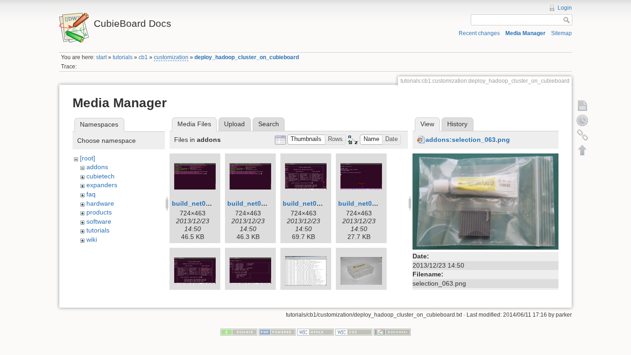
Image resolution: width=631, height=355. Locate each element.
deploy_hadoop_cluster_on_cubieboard (246, 57)
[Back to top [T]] (582, 149)
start (101, 57)
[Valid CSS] (353, 331)
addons (97, 167)
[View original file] (485, 200)
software (98, 221)
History (457, 124)
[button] (306, 140)
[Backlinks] (582, 135)
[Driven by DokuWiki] (392, 331)
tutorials (123, 57)
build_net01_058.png (371, 203)
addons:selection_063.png (467, 139)
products (99, 212)
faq (91, 194)
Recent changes (479, 33)
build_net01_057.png (316, 203)
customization (171, 57)
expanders (101, 185)
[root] (87, 158)
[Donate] (238, 331)
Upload (234, 124)
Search (268, 124)
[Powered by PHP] (277, 331)
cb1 (143, 57)
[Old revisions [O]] (582, 120)
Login (565, 8)
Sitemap (561, 33)
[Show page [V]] (582, 105)
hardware (100, 203)
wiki (91, 239)
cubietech (100, 176)
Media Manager (525, 33)
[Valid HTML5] (315, 331)
